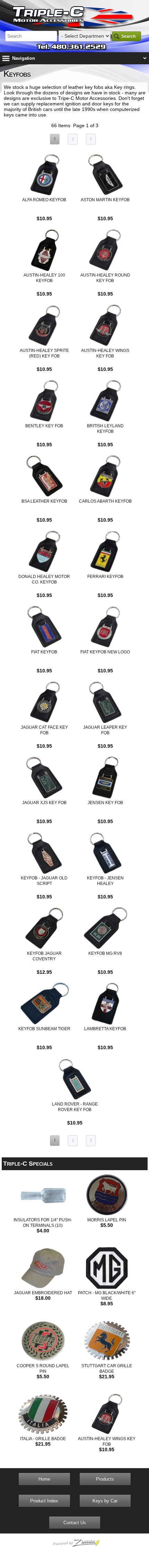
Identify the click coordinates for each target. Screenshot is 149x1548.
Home (44, 1479)
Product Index (44, 1500)
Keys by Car (105, 1500)
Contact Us (74, 1522)
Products (105, 1479)
